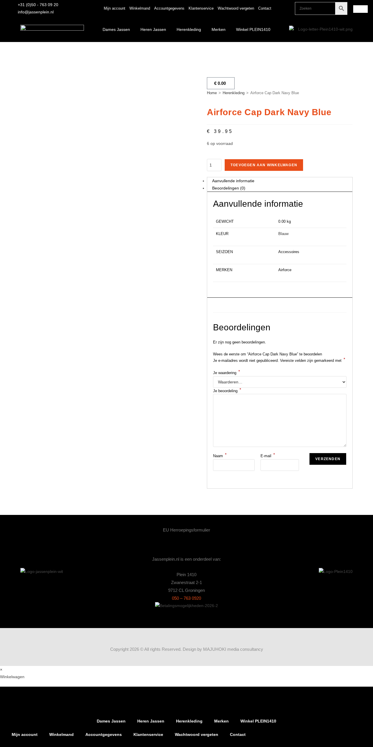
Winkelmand (139, 8)
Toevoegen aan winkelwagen (264, 165)
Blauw (283, 234)
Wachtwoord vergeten (236, 8)
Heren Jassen (153, 29)
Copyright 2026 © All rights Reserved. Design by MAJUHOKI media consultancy (186, 649)
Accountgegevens (169, 8)
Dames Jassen (116, 29)
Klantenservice (201, 8)
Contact (264, 8)
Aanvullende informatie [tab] (233, 180)
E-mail (268, 456)
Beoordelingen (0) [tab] (228, 188)
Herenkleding (189, 29)
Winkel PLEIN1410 (253, 29)
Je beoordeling (227, 391)
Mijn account (114, 8)
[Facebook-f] (287, 8)
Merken (219, 29)
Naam (219, 456)
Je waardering (226, 373)
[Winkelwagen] (360, 9)
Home (212, 93)
